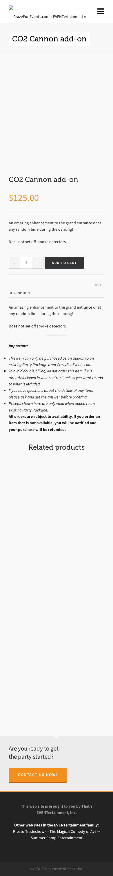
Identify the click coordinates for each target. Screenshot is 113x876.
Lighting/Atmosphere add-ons (35, 572)
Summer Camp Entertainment (57, 838)
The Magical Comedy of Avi (73, 831)
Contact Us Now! (37, 774)
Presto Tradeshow (28, 831)
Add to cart (64, 263)
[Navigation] (100, 11)
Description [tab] (19, 293)
